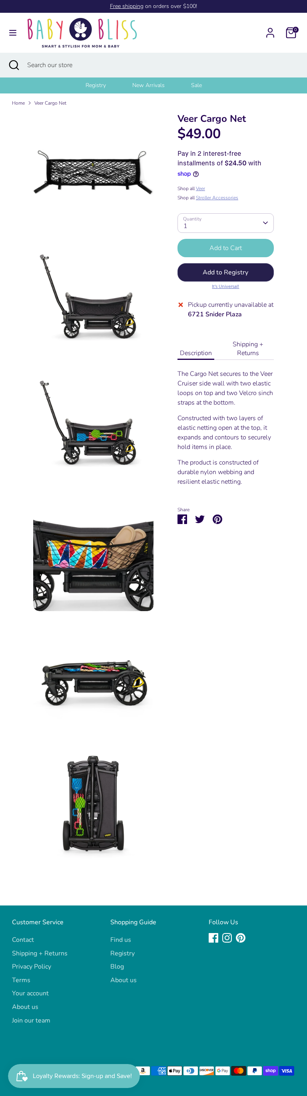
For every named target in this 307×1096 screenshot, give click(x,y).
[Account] (270, 29)
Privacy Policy (31, 966)
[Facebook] (213, 938)
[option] (105, 85)
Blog (117, 966)
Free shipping (127, 6)
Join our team (31, 1020)
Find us (120, 939)
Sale (196, 85)
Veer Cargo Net (50, 103)
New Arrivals (148, 85)
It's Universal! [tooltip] (225, 286)
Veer (200, 188)
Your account (30, 993)
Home (18, 103)
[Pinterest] (240, 938)
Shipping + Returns (248, 348)
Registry (96, 85)
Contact (23, 939)
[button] (225, 272)
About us (25, 1007)
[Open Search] (13, 65)
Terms (21, 980)
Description (196, 353)
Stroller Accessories (217, 198)
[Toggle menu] (13, 33)
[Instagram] (227, 938)
